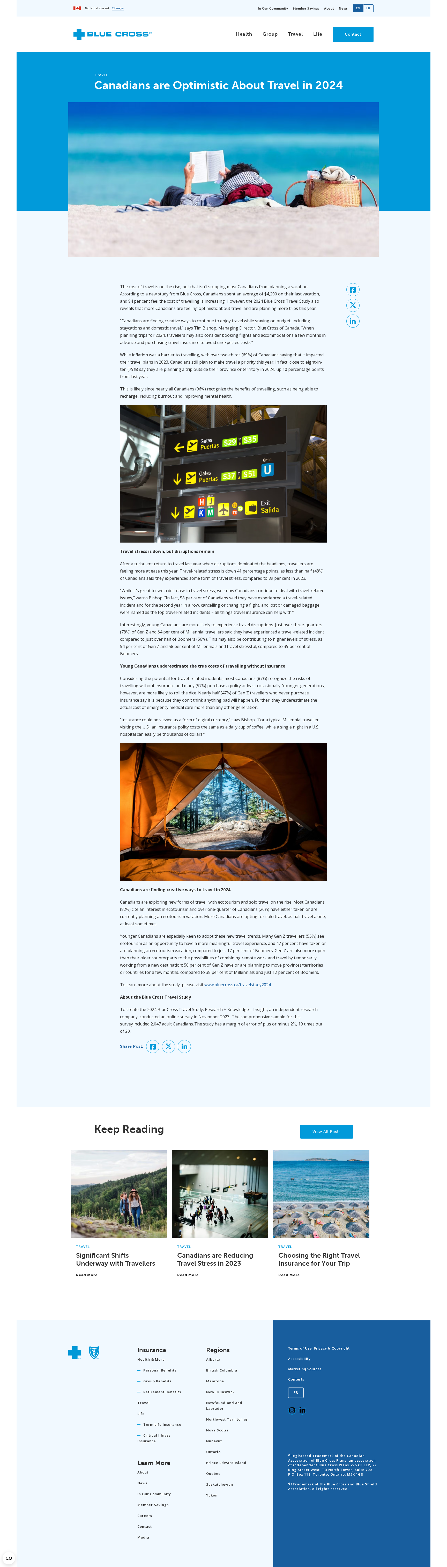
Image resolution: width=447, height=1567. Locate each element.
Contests (296, 1379)
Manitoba (215, 1381)
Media (143, 1537)
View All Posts (326, 1131)
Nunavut (214, 1441)
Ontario (213, 1452)
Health (244, 34)
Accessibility (299, 1359)
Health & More (151, 1359)
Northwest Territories (227, 1419)
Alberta (213, 1359)
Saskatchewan (219, 1484)
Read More (87, 1275)
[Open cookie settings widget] (9, 1558)
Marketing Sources (305, 1369)
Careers (144, 1515)
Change (118, 8)
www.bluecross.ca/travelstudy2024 (237, 985)
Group (270, 34)
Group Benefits (157, 1381)
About (329, 8)
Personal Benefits (159, 1370)
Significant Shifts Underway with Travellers (115, 1259)
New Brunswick (220, 1392)
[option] (368, 8)
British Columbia (221, 1370)
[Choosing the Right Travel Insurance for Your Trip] (321, 1235)
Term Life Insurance (162, 1424)
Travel (295, 34)
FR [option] (368, 8)
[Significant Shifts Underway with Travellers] (119, 1235)
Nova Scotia (217, 1430)
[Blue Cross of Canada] (112, 37)
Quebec (213, 1473)
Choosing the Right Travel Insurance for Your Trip (319, 1259)
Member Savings (306, 8)
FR (296, 1392)
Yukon (212, 1495)
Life (317, 34)
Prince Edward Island (226, 1462)
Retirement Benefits (162, 1392)
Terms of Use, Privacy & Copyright (319, 1348)
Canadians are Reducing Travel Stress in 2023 (215, 1259)
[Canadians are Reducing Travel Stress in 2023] (220, 1235)
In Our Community (273, 8)
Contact (353, 34)
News (343, 8)
